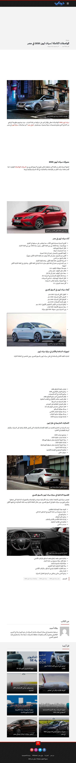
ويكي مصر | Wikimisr (37, 755)
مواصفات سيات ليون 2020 (31, 579)
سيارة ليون (15, 125)
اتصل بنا (47, 755)
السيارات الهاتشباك (20, 167)
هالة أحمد (64, 46)
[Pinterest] (32, 750)
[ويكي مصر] (59, 3)
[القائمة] (67, 3)
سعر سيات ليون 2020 (54, 579)
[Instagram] (36, 750)
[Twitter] (40, 750)
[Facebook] (44, 750)
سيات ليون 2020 (64, 122)
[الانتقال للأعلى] (38, 743)
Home (67, 40)
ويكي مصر (30, 125)
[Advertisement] (38, 24)
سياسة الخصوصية (26, 755)
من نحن (52, 755)
